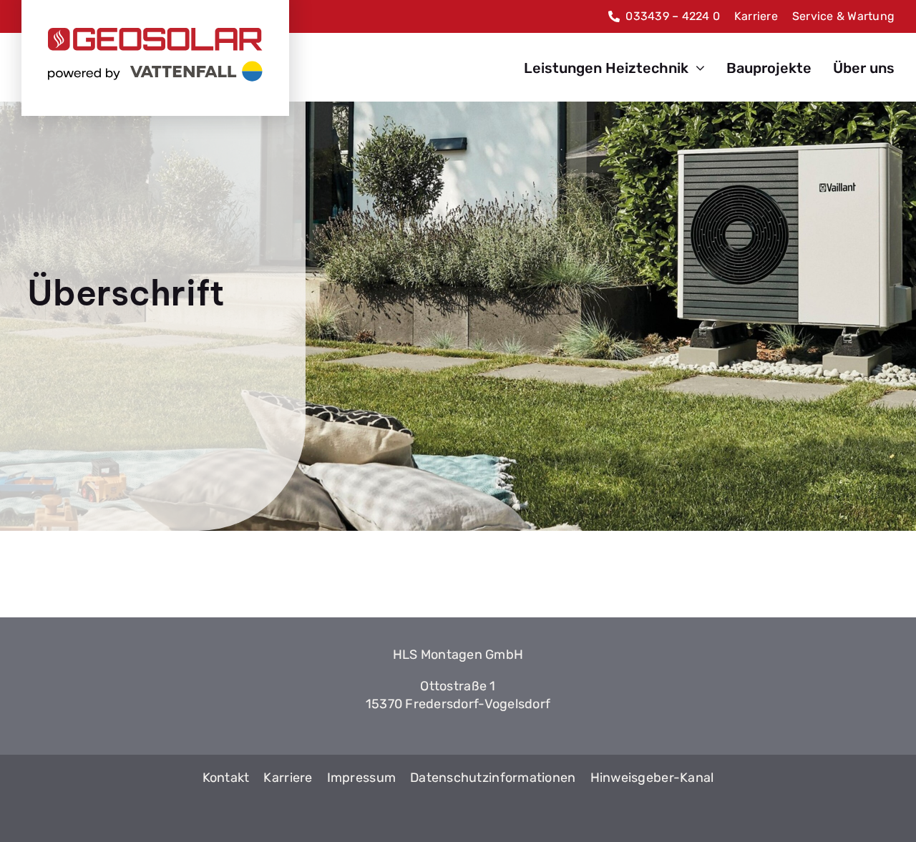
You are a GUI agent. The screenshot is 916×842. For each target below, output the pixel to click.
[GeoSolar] (155, 55)
